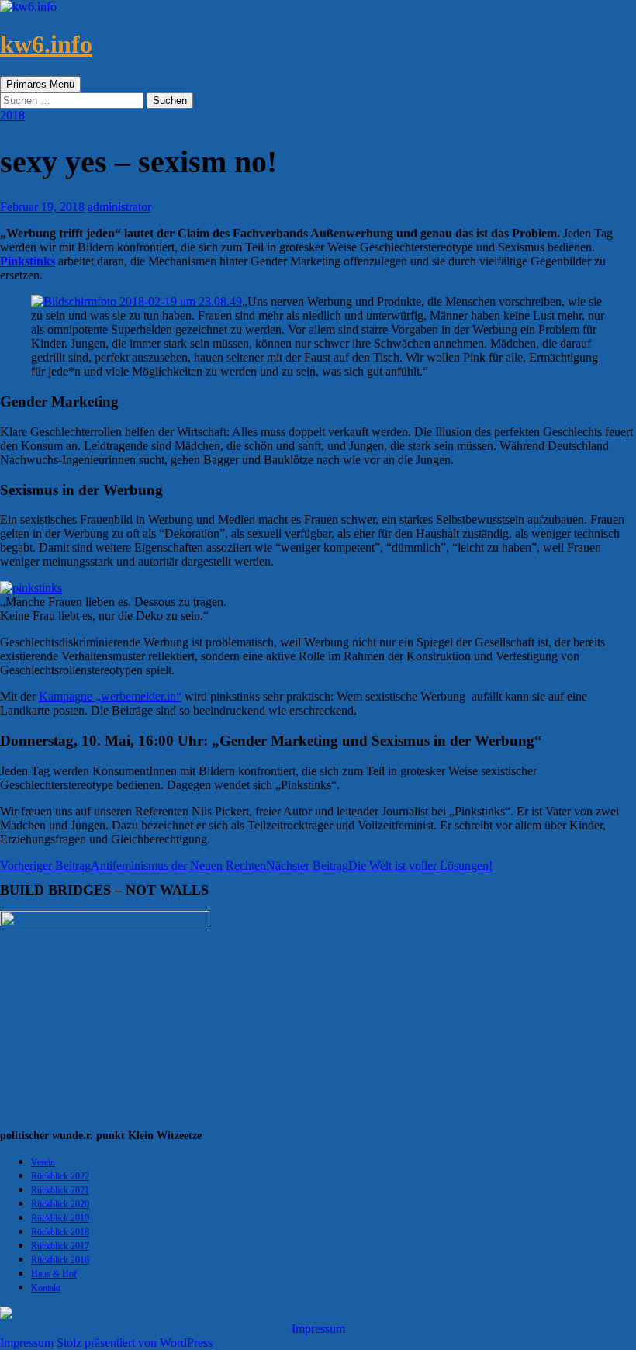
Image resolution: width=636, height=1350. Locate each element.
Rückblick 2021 (60, 1190)
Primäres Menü (40, 84)
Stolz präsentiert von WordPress (135, 1342)
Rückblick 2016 (60, 1260)
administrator (119, 206)
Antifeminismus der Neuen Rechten (133, 865)
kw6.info (46, 44)
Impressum (318, 1328)
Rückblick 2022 (60, 1176)
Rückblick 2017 (60, 1246)
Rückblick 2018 (60, 1232)
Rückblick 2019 (60, 1218)
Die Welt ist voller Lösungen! (379, 865)
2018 (12, 115)
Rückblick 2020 (60, 1204)
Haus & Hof (54, 1274)
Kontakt (45, 1287)
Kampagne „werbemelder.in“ (110, 696)
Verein (43, 1162)
